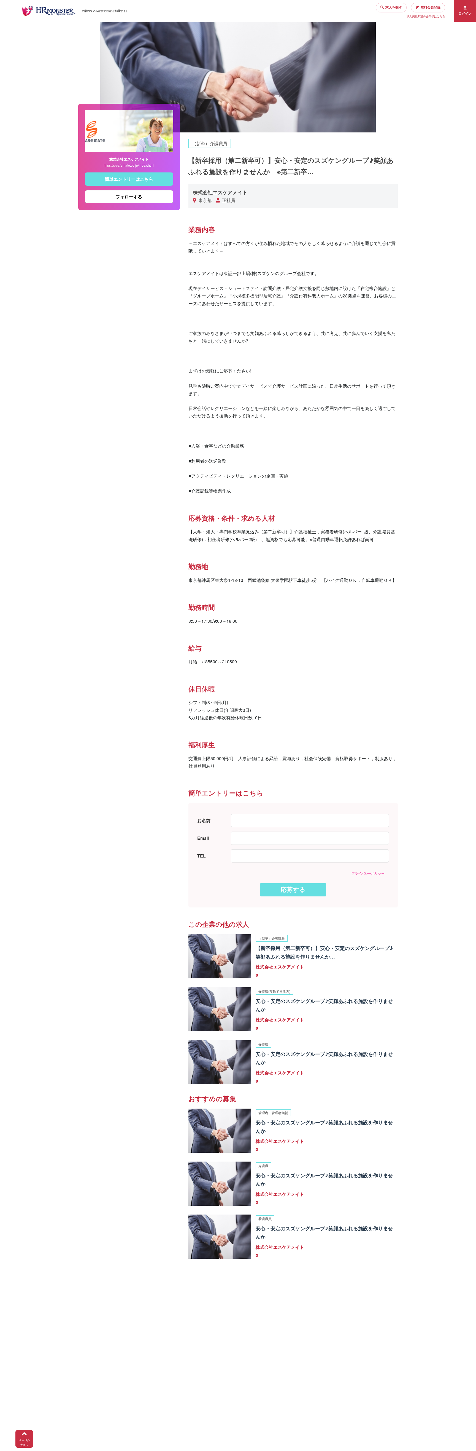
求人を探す (393, 7)
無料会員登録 (430, 7)
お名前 (203, 820)
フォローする (129, 196)
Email (203, 838)
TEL (201, 856)
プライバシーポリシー (368, 873)
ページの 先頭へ (24, 1442)
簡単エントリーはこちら (129, 179)
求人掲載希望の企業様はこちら (426, 16)
